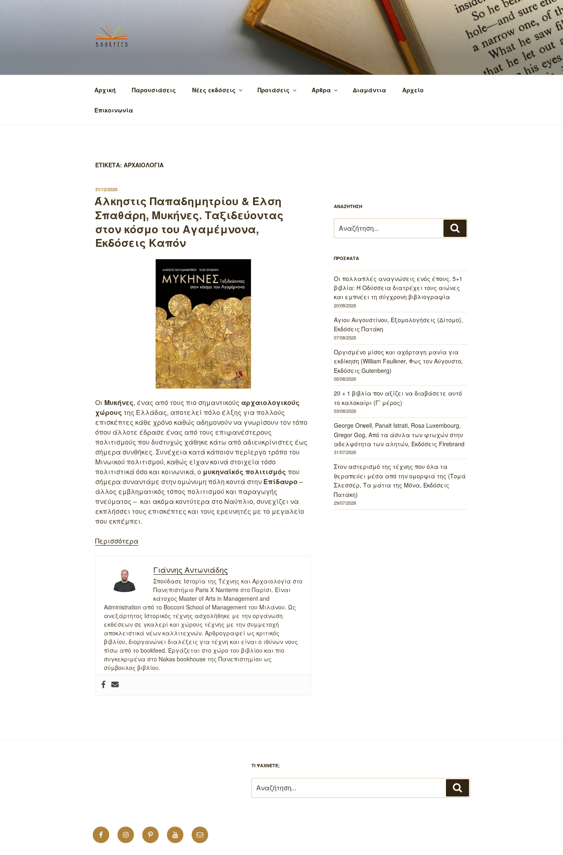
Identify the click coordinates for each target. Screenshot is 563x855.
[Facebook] (103, 685)
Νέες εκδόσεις (214, 90)
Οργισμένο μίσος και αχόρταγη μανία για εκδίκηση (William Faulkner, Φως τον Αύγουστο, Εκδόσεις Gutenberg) (398, 361)
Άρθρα (321, 90)
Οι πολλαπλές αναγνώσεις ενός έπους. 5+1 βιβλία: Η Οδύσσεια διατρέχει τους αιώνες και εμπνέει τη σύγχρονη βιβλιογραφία (398, 287)
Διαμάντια (369, 90)
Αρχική (105, 90)
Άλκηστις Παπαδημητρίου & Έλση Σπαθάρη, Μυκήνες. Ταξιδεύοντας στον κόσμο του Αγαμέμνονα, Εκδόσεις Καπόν (189, 221)
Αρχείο (413, 90)
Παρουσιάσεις (154, 90)
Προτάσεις (274, 90)
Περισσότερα (116, 541)
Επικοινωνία (113, 110)
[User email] (115, 685)
